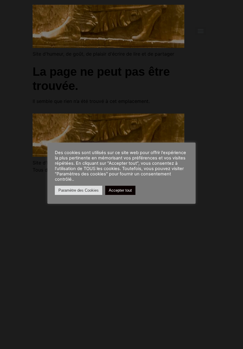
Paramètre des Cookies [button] (78, 190)
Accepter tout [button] (120, 190)
